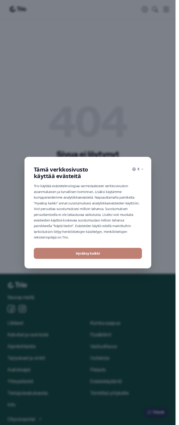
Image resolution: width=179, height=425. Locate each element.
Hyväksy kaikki (88, 239)
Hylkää (88, 253)
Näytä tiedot (87, 267)
